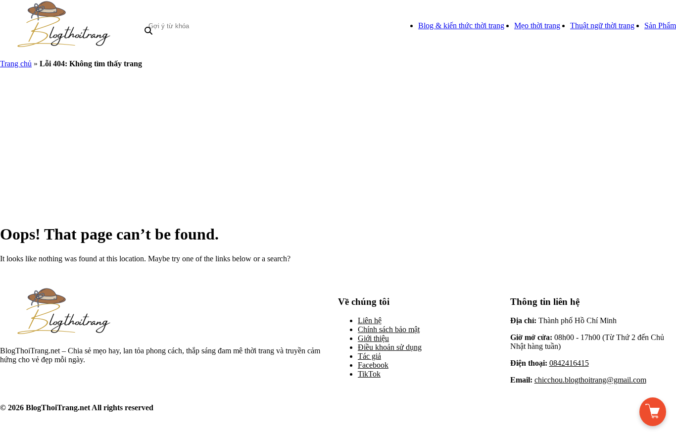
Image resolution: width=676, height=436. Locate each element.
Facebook (373, 365)
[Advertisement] (338, 145)
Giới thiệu (373, 338)
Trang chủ (16, 63)
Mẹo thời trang (537, 25)
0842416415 (569, 363)
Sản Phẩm (660, 25)
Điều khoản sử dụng (390, 347)
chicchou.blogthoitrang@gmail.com (590, 380)
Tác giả (369, 356)
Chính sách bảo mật (389, 329)
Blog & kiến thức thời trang (461, 25)
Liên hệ (370, 320)
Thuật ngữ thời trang (602, 25)
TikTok (369, 374)
